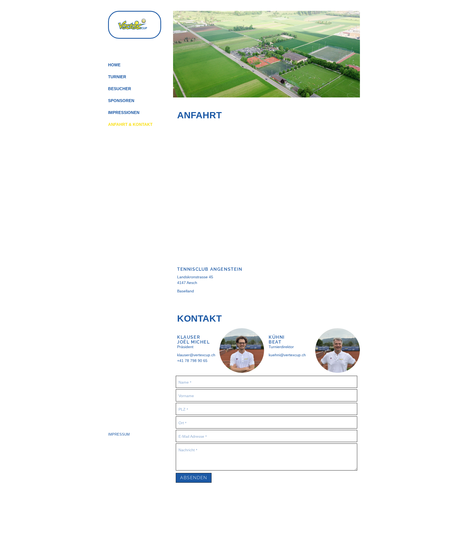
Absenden (193, 477)
